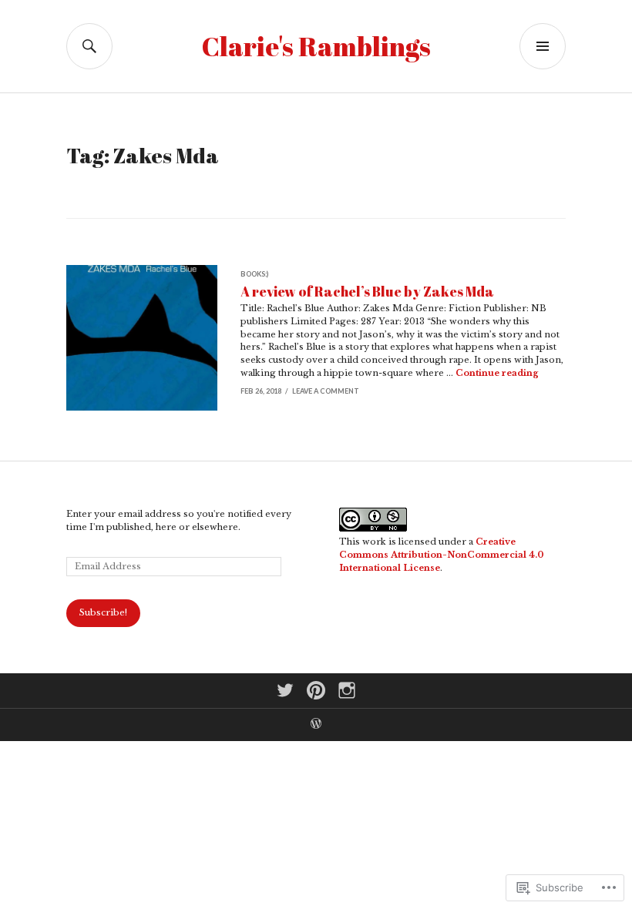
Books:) (254, 274)
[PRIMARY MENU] (542, 46)
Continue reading (497, 372)
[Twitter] (285, 690)
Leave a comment (325, 391)
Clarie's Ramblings (316, 46)
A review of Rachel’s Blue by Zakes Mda (367, 291)
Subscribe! (103, 612)
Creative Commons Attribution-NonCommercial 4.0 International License (441, 554)
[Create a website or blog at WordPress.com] (316, 725)
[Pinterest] (316, 690)
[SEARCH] (89, 46)
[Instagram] (346, 690)
